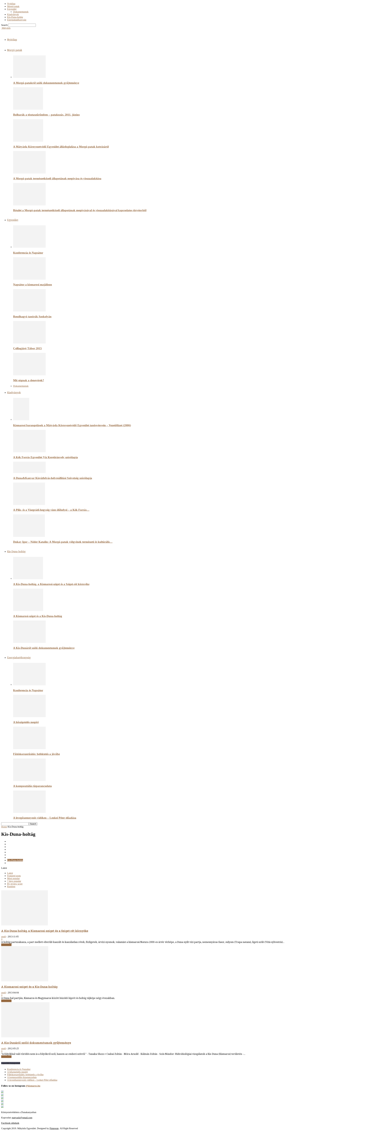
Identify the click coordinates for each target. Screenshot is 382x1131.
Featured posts (14, 875)
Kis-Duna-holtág (15, 17)
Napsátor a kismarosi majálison (32, 284)
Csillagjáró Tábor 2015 (27, 348)
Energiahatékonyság (16, 20)
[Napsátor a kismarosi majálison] (29, 279)
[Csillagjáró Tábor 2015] (29, 342)
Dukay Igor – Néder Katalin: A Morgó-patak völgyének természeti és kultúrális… (63, 541)
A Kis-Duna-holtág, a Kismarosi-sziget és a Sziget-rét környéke (51, 584)
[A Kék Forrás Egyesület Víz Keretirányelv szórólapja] (29, 451)
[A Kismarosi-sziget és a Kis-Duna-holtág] (28, 610)
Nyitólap (11, 3)
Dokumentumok (21, 11)
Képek (10, 855)
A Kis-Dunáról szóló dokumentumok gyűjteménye (43, 647)
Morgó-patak (13, 6)
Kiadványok (13, 14)
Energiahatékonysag (16, 849)
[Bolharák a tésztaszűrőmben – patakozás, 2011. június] (28, 109)
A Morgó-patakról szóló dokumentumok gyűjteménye (46, 82)
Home (4, 826)
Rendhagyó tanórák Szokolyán (32, 316)
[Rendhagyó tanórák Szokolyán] (29, 310)
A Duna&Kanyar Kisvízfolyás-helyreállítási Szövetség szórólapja (52, 478)
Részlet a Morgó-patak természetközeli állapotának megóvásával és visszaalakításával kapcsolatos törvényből (79, 210)
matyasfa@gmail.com (22, 1117)
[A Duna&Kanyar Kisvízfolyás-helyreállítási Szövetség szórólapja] (29, 472)
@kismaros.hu (33, 1086)
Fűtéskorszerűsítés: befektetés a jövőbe (36, 754)
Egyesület (11, 9)
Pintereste (54, 1128)
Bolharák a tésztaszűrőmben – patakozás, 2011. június (46, 114)
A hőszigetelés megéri (26, 722)
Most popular (13, 878)
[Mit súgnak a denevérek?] (29, 374)
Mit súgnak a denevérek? (28, 380)
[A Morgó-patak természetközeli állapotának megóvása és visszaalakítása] (29, 172)
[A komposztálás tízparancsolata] (29, 780)
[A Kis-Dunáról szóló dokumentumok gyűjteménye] (29, 642)
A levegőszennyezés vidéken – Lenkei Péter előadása (44, 817)
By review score (15, 884)
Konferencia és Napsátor (28, 252)
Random (11, 886)
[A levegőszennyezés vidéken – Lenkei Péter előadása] (29, 812)
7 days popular (14, 881)
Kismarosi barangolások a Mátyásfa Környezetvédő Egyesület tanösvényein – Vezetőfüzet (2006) (72, 425)
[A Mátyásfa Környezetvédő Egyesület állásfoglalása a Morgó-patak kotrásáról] (28, 141)
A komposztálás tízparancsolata (32, 786)
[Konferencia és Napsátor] (29, 247)
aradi (3, 936)
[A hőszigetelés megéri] (29, 716)
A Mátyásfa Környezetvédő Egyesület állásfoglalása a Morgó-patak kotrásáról (61, 146)
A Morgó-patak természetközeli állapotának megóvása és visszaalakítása (57, 178)
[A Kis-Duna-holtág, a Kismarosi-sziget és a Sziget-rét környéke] (28, 578)
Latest (10, 873)
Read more (6, 944)
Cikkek (10, 841)
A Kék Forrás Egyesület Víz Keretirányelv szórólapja (45, 457)
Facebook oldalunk (10, 1123)
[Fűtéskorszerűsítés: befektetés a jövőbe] (29, 748)
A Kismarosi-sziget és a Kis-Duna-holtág (37, 616)
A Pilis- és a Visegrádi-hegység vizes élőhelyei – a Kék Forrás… (51, 509)
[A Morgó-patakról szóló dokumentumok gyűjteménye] (29, 77)
